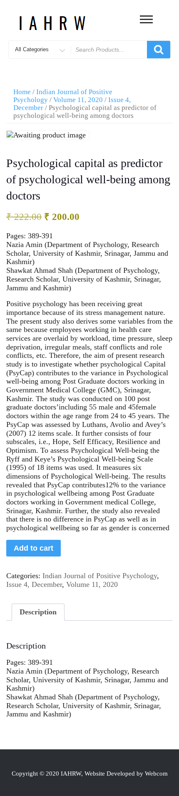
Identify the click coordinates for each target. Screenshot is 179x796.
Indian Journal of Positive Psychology (99, 575)
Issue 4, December (34, 584)
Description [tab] (38, 612)
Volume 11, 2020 (78, 100)
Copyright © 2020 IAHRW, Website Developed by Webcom (90, 773)
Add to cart (33, 548)
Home (22, 92)
